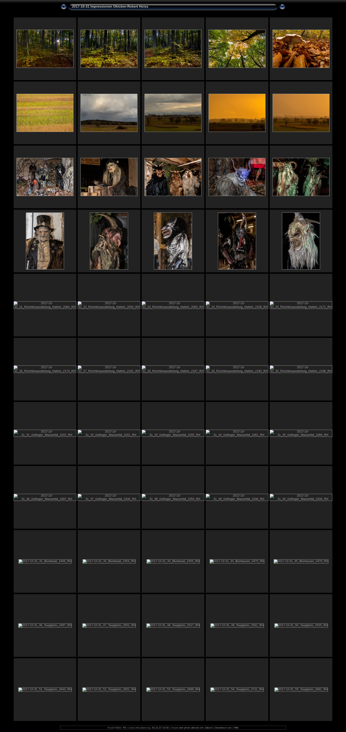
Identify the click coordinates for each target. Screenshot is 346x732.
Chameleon (220, 727)
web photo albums (189, 727)
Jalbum (208, 727)
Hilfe (236, 727)
